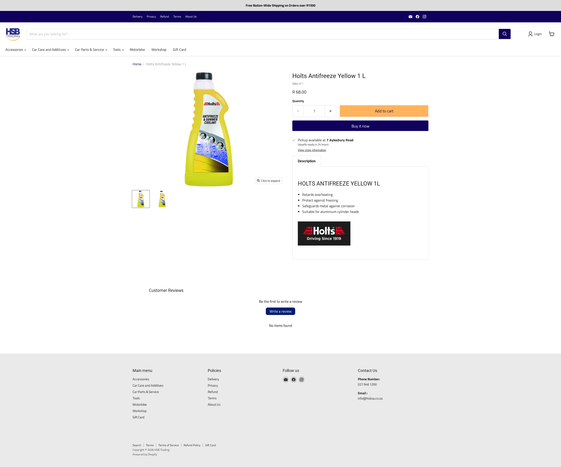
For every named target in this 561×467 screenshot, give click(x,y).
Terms (177, 16)
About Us (191, 16)
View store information (312, 150)
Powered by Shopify (145, 454)
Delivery (137, 16)
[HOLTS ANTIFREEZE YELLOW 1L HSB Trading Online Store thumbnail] (140, 199)
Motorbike (137, 49)
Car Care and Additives (49, 49)
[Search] (505, 34)
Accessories (14, 49)
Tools (117, 49)
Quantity (298, 101)
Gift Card (179, 49)
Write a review (280, 311)
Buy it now (360, 126)
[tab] (306, 161)
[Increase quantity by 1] (330, 111)
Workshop (158, 49)
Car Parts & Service (90, 49)
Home (137, 64)
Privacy (151, 16)
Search (137, 445)
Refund (164, 16)
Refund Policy (192, 445)
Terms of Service (168, 445)
